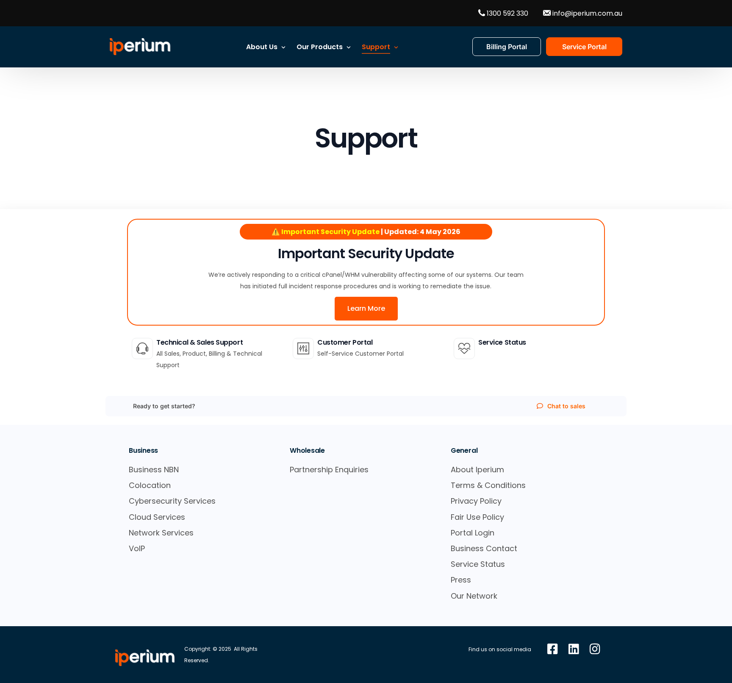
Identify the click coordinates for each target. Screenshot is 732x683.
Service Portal (584, 46)
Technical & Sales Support (199, 342)
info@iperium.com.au (586, 13)
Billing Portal (506, 46)
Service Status (502, 342)
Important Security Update (366, 253)
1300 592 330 (506, 13)
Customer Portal (345, 342)
